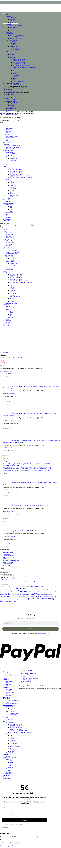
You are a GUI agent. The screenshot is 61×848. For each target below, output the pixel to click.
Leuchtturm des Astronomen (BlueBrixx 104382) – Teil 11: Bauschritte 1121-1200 (27, 467)
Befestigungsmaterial (10, 589)
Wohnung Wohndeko (9, 601)
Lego (7, 56)
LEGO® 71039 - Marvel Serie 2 (22, 65)
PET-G (15, 97)
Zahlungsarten (7, 563)
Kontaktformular (8, 552)
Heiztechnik (13, 41)
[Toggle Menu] (3, 13)
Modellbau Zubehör (15, 38)
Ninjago (15, 80)
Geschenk (23, 591)
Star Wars (16, 83)
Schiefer (8, 216)
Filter (32, 225)
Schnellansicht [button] (4, 352)
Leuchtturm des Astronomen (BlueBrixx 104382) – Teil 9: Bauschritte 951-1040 (26, 470)
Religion (12, 21)
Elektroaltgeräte (8, 562)
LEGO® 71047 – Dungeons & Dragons (21, 177)
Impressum (6, 554)
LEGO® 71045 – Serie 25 (17, 174)
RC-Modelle (7, 599)
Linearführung (17, 48)
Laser (28, 594)
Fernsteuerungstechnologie (5, 591)
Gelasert (8, 16)
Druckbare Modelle (32, 589)
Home (8, 14)
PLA (14, 96)
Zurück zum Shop (11, 114)
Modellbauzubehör (13, 596)
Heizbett (15, 43)
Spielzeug (31, 598)
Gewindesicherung (44, 591)
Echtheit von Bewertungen (11, 560)
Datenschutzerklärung (9, 555)
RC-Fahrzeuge (52, 596)
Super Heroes (17, 84)
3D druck (21, 586)
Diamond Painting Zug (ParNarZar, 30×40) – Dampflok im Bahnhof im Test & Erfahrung (29, 464)
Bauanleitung (2, 589)
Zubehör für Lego (15, 88)
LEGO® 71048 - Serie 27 (20, 61)
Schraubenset (23, 599)
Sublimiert (9, 32)
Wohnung (50, 599)
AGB (4, 559)
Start (1, 113)
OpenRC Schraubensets (17, 37)
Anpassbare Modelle (41, 586)
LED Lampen (13, 22)
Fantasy (43, 589)
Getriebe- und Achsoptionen (35, 591)
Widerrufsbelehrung (9, 557)
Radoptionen (46, 596)
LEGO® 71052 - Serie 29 (20, 59)
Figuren (12, 91)
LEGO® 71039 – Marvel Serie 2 (19, 176)
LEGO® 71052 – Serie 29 (17, 169)
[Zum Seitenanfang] (0, 669)
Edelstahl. (38, 589)
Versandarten (7, 565)
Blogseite (9, 110)
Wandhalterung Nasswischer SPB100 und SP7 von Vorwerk (17, 358)
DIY (7, 51)
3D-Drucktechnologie (4, 586)
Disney (15, 73)
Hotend (15, 45)
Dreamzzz (16, 75)
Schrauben (13, 54)
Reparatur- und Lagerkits (15, 599)
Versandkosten (7, 371)
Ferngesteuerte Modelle (50, 589)
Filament (12, 94)
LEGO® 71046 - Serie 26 (20, 62)
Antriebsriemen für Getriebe (51, 586)
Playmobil (9, 89)
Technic (15, 86)
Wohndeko (13, 19)
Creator (15, 72)
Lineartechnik (14, 46)
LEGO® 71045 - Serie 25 (20, 64)
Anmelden (17, 843)
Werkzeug (12, 53)
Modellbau (9, 33)
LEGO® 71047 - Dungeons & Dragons (24, 67)
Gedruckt (9, 24)
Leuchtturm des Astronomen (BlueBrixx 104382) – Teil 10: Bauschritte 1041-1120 (27, 468)
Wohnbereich (13, 27)
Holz (7, 214)
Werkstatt (12, 29)
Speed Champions (18, 81)
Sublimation (13, 102)
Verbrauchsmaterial (12, 92)
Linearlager (16, 49)
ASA (14, 99)
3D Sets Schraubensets (17, 35)
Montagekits (20, 596)
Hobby (1, 594)
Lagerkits (24, 594)
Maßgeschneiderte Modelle (46, 594)
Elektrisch (12, 107)
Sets (11, 69)
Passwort (3, 840)
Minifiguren (13, 57)
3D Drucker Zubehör (16, 25)
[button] (6, 27)
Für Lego (12, 30)
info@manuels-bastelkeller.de (9, 579)
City (14, 70)
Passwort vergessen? (6, 846)
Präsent (39, 596)
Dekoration (20, 588)
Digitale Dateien (8, 219)
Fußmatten (13, 17)
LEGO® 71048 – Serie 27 (17, 171)
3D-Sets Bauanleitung (13, 586)
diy (26, 589)
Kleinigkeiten (12, 594)
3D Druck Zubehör (11, 40)
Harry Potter (16, 78)
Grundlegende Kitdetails (54, 591)
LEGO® (33, 594)
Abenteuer (33, 586)
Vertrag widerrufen (30, 582)
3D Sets (27, 586)
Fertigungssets (14, 591)
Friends (15, 77)
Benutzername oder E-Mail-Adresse (11, 837)
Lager (19, 594)
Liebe (38, 594)
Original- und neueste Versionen (29, 596)
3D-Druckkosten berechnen (11, 465)
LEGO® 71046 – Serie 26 (17, 173)
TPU (14, 100)
